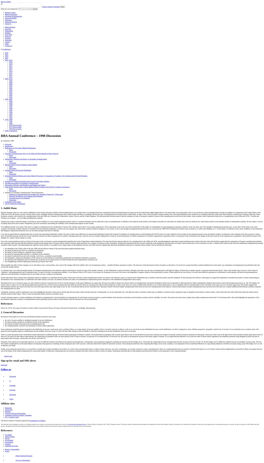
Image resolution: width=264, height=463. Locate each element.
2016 (10, 68)
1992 (10, 116)
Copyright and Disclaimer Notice (77, 424)
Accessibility (9, 440)
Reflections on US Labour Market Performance (20, 148)
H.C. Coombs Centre (12, 417)
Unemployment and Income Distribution (18, 170)
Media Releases (10, 27)
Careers (7, 42)
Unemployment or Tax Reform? (19, 198)
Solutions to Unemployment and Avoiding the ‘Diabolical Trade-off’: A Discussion (36, 194)
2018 (10, 64)
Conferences (7, 49)
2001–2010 (8, 79)
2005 (10, 90)
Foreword (8, 144)
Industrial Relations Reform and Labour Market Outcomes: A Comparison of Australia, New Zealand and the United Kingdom (46, 176)
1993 (10, 114)
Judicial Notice (10, 437)
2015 (10, 69)
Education (8, 40)
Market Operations (11, 14)
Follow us (6, 369)
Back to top (8, 356)
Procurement (9, 442)
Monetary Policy (10, 13)
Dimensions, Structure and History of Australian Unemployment (26, 159)
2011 (10, 77)
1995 (10, 110)
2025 (6, 53)
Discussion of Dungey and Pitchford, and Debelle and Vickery (25, 185)
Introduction (9, 146)
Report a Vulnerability (12, 449)
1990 (10, 121)
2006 (10, 88)
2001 (10, 97)
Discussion (12, 152)
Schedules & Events (11, 446)
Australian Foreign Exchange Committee (18, 415)
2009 (10, 82)
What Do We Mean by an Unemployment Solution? (26, 196)
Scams (7, 451)
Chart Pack (8, 35)
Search (35, 9)
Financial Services (11, 22)
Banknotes (8, 20)
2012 (10, 75)
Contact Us (8, 46)
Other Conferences (11, 131)
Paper (11, 150)
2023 (6, 56)
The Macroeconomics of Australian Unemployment (21, 183)
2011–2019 (8, 60)
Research (8, 36)
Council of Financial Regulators (15, 413)
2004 (10, 92)
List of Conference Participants (15, 204)
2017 (10, 66)
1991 (10, 118)
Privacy (7, 438)
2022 (6, 58)
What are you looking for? (9, 9)
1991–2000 (8, 99)
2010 (10, 81)
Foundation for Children (37, 421)
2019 (10, 62)
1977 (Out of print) (15, 127)
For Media (8, 435)
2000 (10, 101)
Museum (8, 411)
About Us (8, 24)
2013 (10, 73)
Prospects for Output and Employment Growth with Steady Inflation (27, 181)
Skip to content (6, 2)
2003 (10, 94)
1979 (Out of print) (15, 125)
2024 (6, 55)
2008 (10, 84)
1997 (10, 107)
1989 (10, 123)
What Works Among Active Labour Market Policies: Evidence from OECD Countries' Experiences (37, 187)
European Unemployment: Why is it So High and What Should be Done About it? (31, 154)
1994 (10, 112)
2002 (10, 95)
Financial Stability (11, 18)
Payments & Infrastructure (13, 16)
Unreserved (8, 410)
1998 (10, 105)
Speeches (8, 29)
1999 (10, 103)
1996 (10, 108)
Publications (9, 31)
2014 (10, 71)
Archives (8, 38)
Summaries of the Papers (13, 202)
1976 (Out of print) (15, 129)
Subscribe (4, 365)
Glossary (8, 444)
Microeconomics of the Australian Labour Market (21, 165)
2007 (10, 86)
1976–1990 (8, 119)
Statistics (8, 33)
